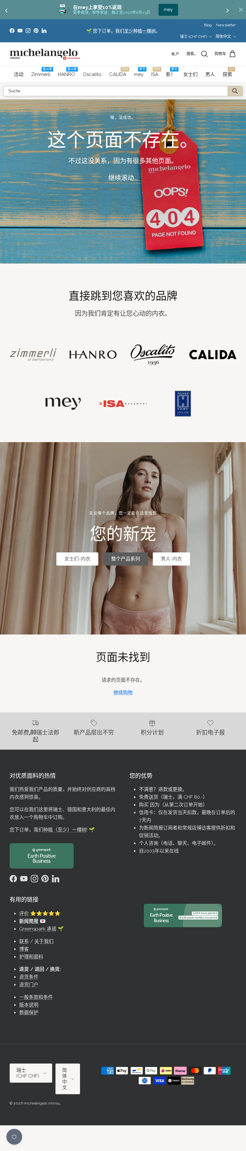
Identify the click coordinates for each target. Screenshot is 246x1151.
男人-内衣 (171, 559)
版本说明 (28, 1005)
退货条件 (28, 977)
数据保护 (28, 1012)
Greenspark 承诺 (37, 929)
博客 (24, 949)
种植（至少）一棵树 (64, 830)
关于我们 (43, 941)
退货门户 (28, 984)
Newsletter (226, 25)
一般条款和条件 (36, 997)
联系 (24, 941)
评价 (24, 913)
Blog (208, 25)
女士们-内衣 (77, 559)
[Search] (234, 91)
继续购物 (123, 692)
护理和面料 (31, 957)
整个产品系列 (125, 559)
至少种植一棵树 (140, 30)
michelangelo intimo (41, 1103)
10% (168, 9)
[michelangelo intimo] (45, 54)
